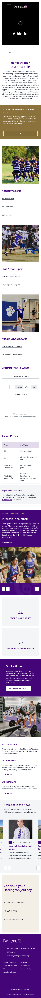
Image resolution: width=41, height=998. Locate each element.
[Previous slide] (3, 589)
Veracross (25, 994)
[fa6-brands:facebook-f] (7, 983)
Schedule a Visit (8, 969)
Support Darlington (9, 962)
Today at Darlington (10, 966)
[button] (4, 53)
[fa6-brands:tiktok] (18, 983)
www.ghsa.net (7, 500)
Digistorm (16, 994)
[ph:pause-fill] (35, 40)
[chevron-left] (5, 394)
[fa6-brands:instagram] (12, 983)
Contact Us (25, 966)
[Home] (20, 7)
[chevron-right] (36, 394)
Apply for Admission (10, 972)
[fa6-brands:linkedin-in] (24, 983)
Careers (24, 962)
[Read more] (7, 983)
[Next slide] (8, 589)
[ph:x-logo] (35, 983)
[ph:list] (9, 7)
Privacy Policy (26, 969)
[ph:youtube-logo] (29, 983)
